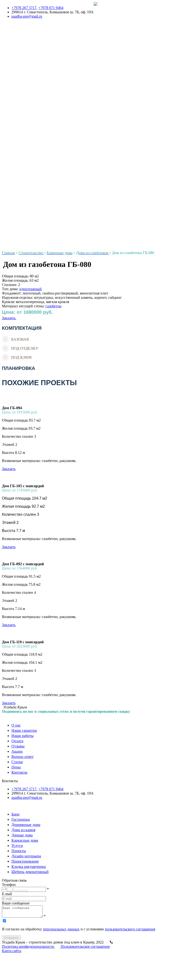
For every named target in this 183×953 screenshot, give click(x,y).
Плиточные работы (17, 193)
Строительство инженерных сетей (30, 154)
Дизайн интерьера (16, 218)
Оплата (100, 22)
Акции (7, 30)
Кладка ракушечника (19, 227)
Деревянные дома (16, 103)
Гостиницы (11, 129)
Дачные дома (12, 120)
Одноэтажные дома (18, 60)
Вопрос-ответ (13, 34)
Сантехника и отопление (22, 214)
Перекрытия (12, 146)
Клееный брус (13, 116)
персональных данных (61, 929)
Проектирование (15, 223)
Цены (6, 236)
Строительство (14, 81)
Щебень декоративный (20, 231)
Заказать (9, 318)
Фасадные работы (16, 201)
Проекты (9, 39)
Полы (6, 197)
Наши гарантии (106, 13)
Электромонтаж (15, 176)
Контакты (10, 240)
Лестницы (10, 171)
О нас (98, 9)
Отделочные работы (18, 189)
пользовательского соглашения (130, 929)
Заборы (8, 167)
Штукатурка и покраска (21, 180)
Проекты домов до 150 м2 (23, 47)
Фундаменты (12, 150)
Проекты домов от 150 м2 (23, 51)
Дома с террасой (15, 64)
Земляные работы (16, 163)
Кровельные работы (18, 141)
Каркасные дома (15, 99)
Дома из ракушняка (18, 94)
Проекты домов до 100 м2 (23, 43)
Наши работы (105, 17)
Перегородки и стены (19, 206)
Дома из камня (14, 86)
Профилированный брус (22, 111)
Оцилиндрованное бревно (23, 107)
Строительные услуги (20, 137)
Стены (7, 210)
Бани (6, 124)
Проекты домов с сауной (22, 77)
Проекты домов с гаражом (23, 73)
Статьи (7, 244)
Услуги (7, 133)
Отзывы (8, 26)
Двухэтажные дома (17, 56)
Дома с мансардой (16, 69)
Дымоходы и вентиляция (22, 159)
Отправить (11, 937)
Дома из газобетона (18, 90)
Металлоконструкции (19, 184)
